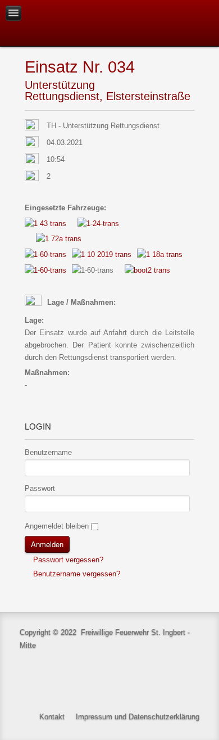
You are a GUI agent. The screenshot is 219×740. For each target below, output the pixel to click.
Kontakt (52, 716)
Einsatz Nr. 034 (80, 66)
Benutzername (48, 452)
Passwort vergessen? (67, 560)
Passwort (40, 488)
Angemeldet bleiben (57, 526)
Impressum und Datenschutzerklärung (137, 716)
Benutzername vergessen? (75, 574)
